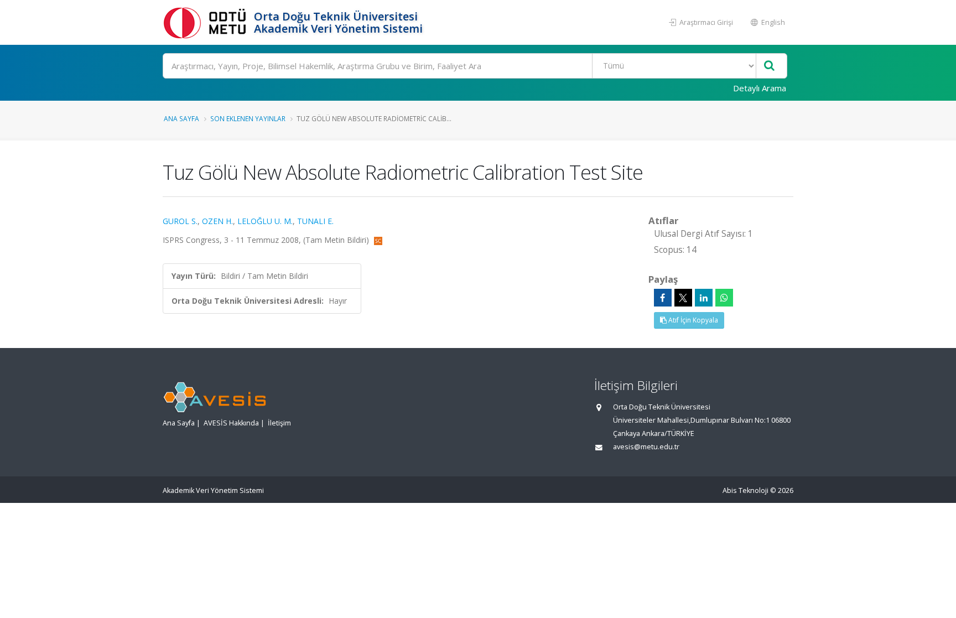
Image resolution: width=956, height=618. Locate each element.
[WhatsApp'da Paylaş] (724, 298)
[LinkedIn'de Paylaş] (704, 298)
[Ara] (769, 66)
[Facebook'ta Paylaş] (663, 298)
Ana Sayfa (181, 118)
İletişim (279, 423)
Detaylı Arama (759, 88)
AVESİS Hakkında (231, 423)
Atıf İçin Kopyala (692, 320)
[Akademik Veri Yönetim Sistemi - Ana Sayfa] (207, 22)
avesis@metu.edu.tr (646, 446)
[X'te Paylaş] (683, 298)
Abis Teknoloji (745, 490)
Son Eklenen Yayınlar (247, 118)
